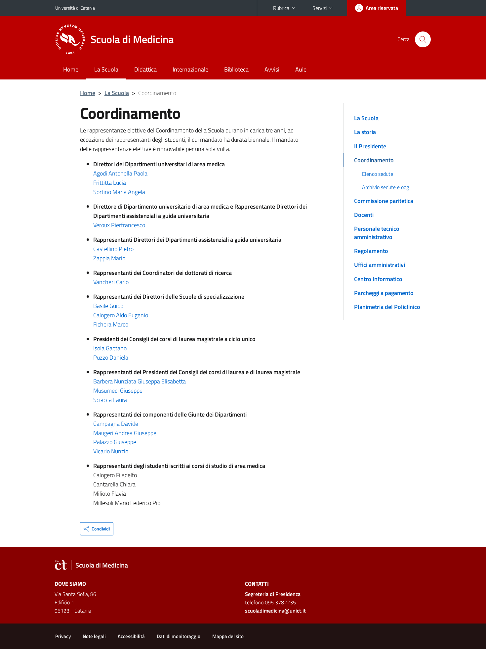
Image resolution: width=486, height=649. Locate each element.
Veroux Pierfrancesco (119, 225)
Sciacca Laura (110, 399)
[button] (96, 528)
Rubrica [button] (281, 8)
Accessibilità (131, 636)
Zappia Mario (109, 258)
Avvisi (271, 69)
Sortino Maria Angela (119, 191)
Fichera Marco (110, 324)
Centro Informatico (378, 279)
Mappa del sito (228, 636)
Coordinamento (374, 160)
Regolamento (371, 250)
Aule (300, 69)
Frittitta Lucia (109, 182)
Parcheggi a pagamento (384, 292)
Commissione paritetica (383, 200)
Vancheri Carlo (111, 281)
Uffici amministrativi (379, 264)
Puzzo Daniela (110, 357)
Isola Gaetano (110, 348)
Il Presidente (370, 146)
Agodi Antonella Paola (120, 173)
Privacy (63, 636)
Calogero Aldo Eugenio (120, 315)
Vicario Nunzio (110, 451)
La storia (365, 131)
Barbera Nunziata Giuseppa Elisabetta (139, 381)
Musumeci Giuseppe (117, 390)
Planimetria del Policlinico (387, 306)
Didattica (145, 69)
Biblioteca (236, 69)
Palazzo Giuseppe (114, 441)
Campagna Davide (115, 423)
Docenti (364, 214)
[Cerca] (423, 39)
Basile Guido (108, 305)
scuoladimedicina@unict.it (275, 611)
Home (70, 69)
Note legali (94, 636)
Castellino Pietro (113, 248)
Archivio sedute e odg (385, 187)
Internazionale (190, 69)
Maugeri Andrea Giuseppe (124, 432)
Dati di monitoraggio (178, 636)
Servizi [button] (319, 8)
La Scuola (106, 69)
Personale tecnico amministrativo (376, 232)
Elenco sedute (377, 174)
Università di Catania (75, 7)
